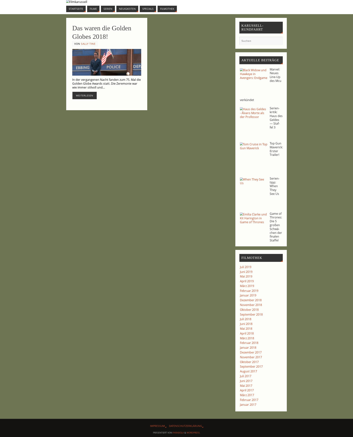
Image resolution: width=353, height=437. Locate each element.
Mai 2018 (246, 329)
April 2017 (247, 390)
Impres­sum (157, 426)
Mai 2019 (246, 276)
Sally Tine (88, 43)
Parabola (178, 432)
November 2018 (251, 305)
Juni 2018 (246, 324)
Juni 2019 (246, 272)
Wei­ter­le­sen (84, 95)
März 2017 (247, 395)
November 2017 (251, 357)
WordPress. (193, 432)
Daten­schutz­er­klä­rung (185, 426)
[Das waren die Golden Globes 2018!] (106, 62)
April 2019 (247, 281)
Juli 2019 (245, 267)
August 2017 (248, 371)
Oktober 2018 (249, 310)
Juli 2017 (245, 376)
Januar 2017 (248, 405)
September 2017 (251, 367)
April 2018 (247, 333)
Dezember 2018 (251, 300)
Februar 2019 (249, 291)
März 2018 (247, 338)
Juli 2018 (245, 319)
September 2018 (251, 314)
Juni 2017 (246, 381)
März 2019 (247, 286)
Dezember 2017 (251, 352)
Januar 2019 (248, 295)
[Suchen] (278, 41)
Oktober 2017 (249, 362)
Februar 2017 (249, 400)
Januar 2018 (248, 348)
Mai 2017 (246, 386)
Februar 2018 (249, 343)
